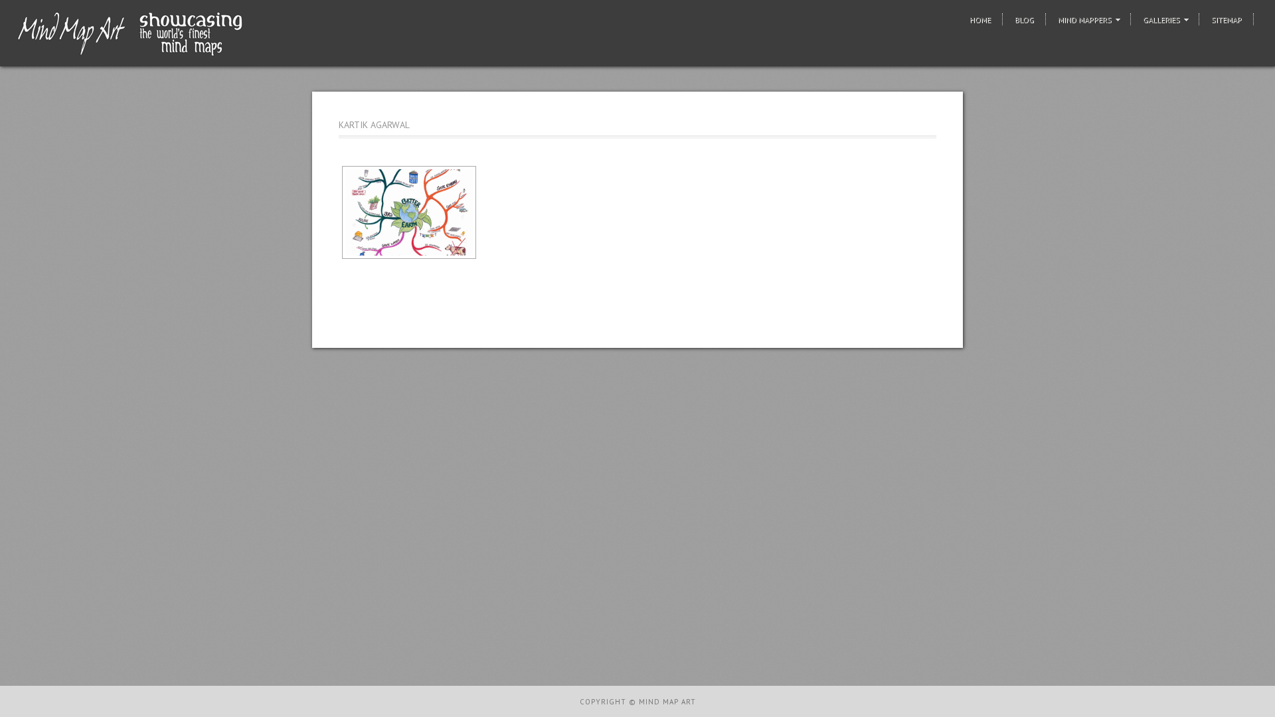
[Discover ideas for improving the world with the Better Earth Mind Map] (409, 212)
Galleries (1161, 20)
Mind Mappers (1085, 20)
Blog (1024, 20)
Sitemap (1226, 20)
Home (980, 20)
